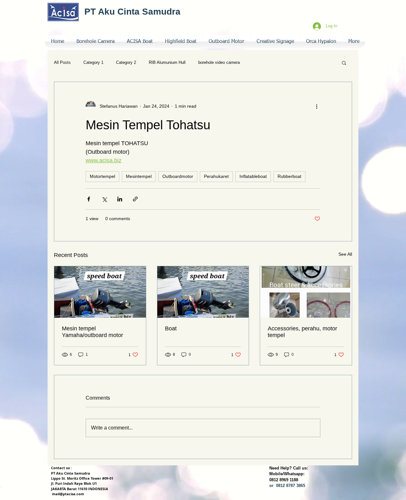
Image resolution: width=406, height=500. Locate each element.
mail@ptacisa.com (68, 493)
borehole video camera (219, 62)
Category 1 (93, 62)
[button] (275, 41)
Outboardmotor (177, 176)
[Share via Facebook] (89, 199)
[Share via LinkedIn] (120, 199)
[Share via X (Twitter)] (104, 199)
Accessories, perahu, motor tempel (302, 331)
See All (345, 254)
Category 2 (126, 62)
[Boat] (203, 292)
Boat (171, 328)
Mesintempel (139, 176)
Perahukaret (216, 176)
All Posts (62, 62)
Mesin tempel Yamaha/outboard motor (92, 331)
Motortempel (102, 176)
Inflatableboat (253, 176)
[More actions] (316, 106)
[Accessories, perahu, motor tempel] (306, 292)
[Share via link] (135, 199)
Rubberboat (289, 176)
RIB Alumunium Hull (167, 62)
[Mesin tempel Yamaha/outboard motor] (100, 292)
